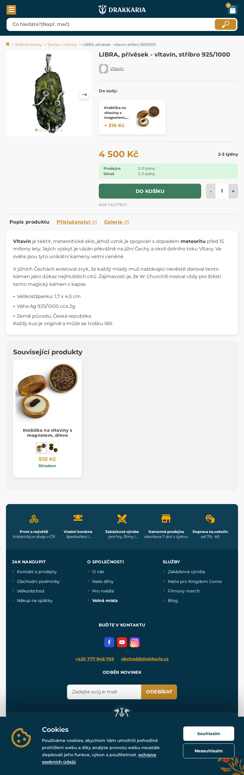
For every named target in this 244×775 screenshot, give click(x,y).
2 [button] (40, 130)
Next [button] (84, 94)
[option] (49, 94)
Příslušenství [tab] (77, 222)
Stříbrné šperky (28, 44)
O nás (98, 571)
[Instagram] (135, 642)
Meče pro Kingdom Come (195, 581)
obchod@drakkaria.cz (145, 659)
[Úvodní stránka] (8, 44)
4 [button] (49, 130)
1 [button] (36, 130)
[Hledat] (225, 24)
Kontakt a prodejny (37, 571)
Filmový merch (184, 591)
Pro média (103, 591)
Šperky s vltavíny (62, 44)
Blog (173, 600)
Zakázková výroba (186, 571)
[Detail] (148, 117)
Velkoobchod (30, 591)
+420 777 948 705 (94, 659)
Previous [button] (13, 94)
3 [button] (44, 130)
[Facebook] (109, 642)
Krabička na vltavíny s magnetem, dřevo (47, 433)
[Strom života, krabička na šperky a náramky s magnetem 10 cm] (53, 448)
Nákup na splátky (35, 600)
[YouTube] (122, 642)
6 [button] (57, 130)
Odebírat (159, 692)
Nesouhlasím (209, 751)
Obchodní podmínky (38, 581)
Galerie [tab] (117, 222)
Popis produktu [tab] (29, 222)
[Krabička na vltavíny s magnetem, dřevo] (41, 448)
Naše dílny (103, 581)
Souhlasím (208, 733)
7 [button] (61, 130)
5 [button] (53, 130)
